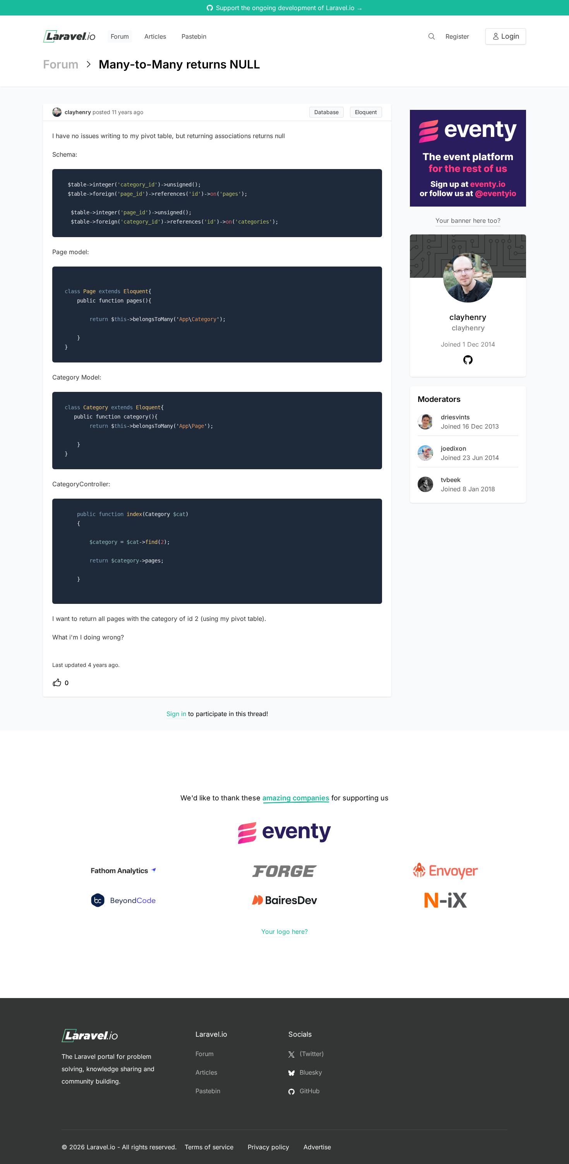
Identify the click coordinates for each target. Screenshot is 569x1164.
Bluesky (310, 1072)
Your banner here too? (467, 220)
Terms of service (210, 1147)
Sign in (176, 714)
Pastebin (194, 36)
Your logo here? (284, 931)
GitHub (309, 1091)
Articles (155, 36)
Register (457, 36)
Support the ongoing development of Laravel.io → (289, 8)
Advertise (317, 1147)
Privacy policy (269, 1147)
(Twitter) (311, 1054)
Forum (120, 36)
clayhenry (468, 322)
